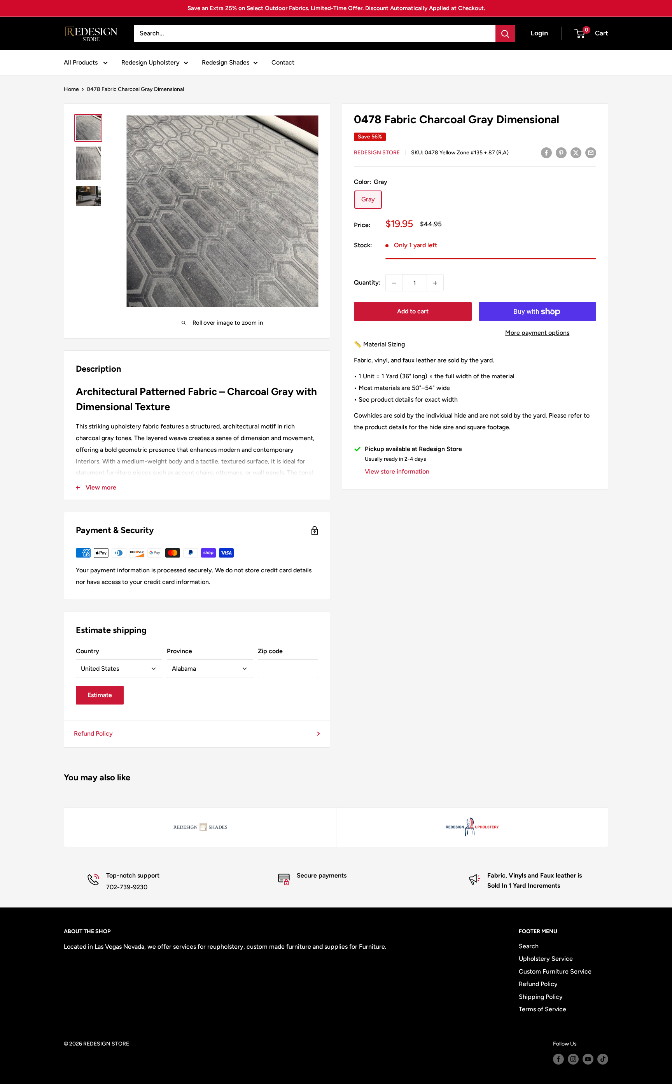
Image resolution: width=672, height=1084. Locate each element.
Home (71, 89)
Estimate (100, 695)
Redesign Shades (225, 62)
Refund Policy (93, 733)
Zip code (270, 651)
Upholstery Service (546, 958)
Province (179, 651)
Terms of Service (542, 1009)
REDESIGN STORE (377, 153)
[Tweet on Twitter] (575, 152)
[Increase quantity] (435, 283)
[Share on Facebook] (546, 152)
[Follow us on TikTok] (602, 1059)
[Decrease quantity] (394, 283)
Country (87, 651)
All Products (81, 62)
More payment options (537, 333)
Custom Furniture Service (555, 971)
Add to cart (413, 311)
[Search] (505, 33)
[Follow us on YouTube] (588, 1059)
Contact (282, 62)
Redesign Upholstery (150, 62)
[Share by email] (590, 152)
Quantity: (367, 283)
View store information (397, 472)
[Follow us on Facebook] (558, 1059)
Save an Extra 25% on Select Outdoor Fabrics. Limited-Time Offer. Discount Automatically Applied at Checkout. (336, 8)
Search (529, 946)
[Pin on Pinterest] (561, 152)
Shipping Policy (541, 996)
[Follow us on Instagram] (573, 1059)
